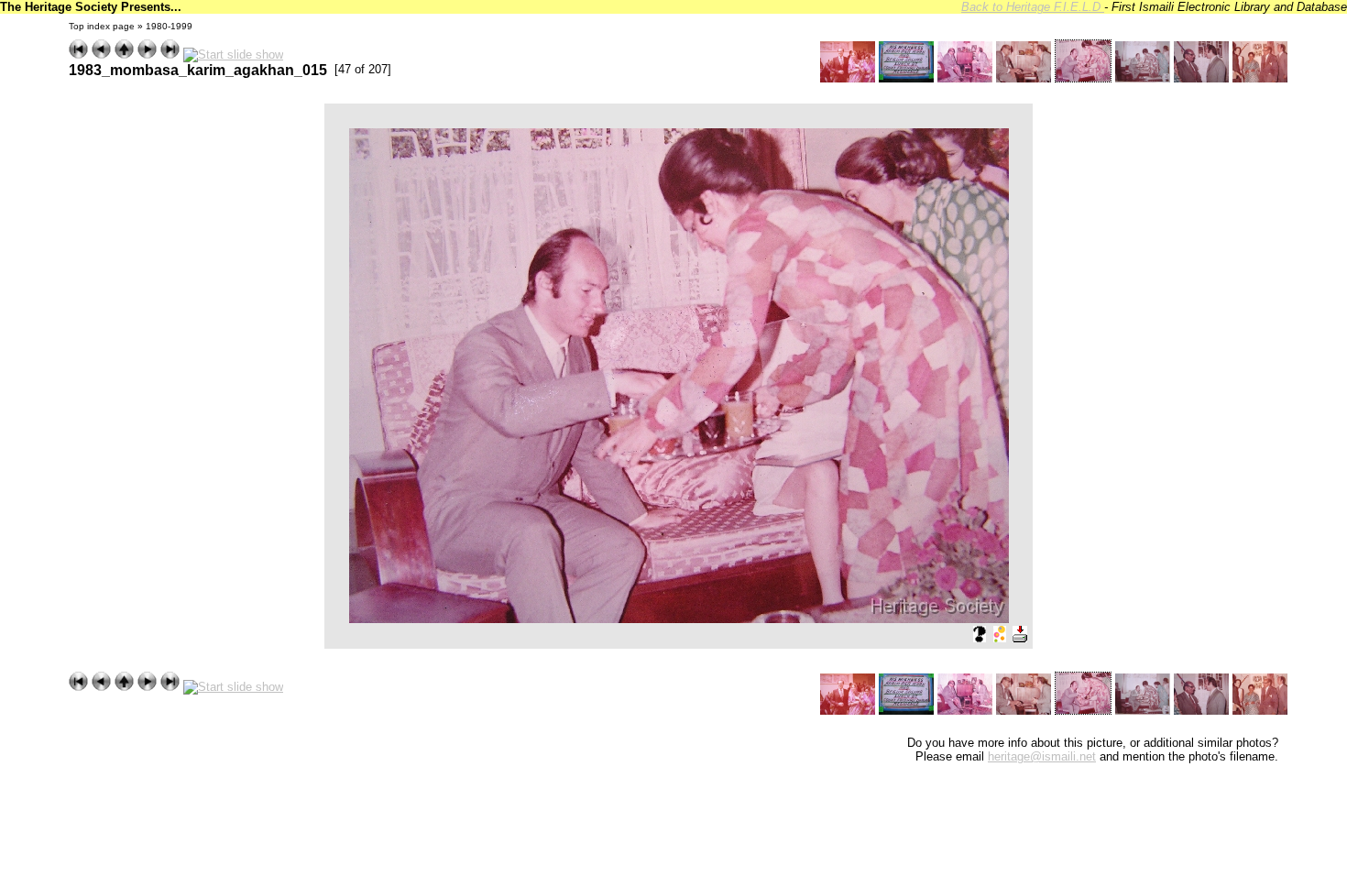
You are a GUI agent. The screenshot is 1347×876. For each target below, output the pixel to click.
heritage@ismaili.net (1042, 756)
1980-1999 (169, 26)
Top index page (102, 26)
